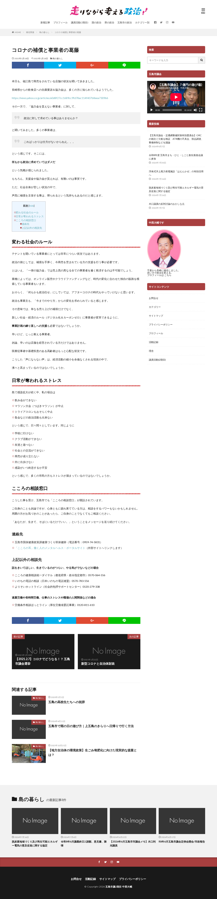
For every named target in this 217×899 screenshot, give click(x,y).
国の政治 (96, 22)
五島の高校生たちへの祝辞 (66, 702)
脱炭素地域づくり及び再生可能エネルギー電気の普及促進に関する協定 (176, 189)
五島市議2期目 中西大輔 (118, 886)
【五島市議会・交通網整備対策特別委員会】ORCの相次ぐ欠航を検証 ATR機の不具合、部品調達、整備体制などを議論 (176, 139)
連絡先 (25, 223)
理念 (151, 350)
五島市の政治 (124, 22)
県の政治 (109, 22)
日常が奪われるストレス (30, 216)
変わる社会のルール (27, 212)
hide (31, 205)
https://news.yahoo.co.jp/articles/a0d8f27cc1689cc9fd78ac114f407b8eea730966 (60, 97)
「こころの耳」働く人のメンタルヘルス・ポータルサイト (50, 547)
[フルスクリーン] (200, 110)
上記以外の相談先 (32, 227)
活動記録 (153, 342)
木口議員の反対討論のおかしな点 (166, 203)
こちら (167, 275)
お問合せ (153, 298)
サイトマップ (156, 315)
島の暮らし (44, 32)
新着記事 (45, 22)
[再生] (151, 110)
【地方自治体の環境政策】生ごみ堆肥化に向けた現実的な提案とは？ (92, 752)
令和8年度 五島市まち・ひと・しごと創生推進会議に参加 (176, 157)
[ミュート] (195, 110)
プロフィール (60, 22)
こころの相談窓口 (26, 220)
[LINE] (124, 65)
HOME (18, 32)
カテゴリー (155, 306)
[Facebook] (28, 65)
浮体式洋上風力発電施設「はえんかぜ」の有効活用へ (176, 173)
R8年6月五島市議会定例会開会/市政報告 (182, 841)
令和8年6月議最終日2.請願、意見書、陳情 (84, 843)
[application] (176, 97)
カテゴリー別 (142, 22)
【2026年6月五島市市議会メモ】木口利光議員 (133, 843)
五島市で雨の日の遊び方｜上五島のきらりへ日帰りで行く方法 (91, 726)
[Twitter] (60, 65)
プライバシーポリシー (161, 324)
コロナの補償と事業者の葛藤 (68, 32)
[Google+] (92, 65)
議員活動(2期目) (79, 22)
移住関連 (30, 32)
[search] (201, 60)
